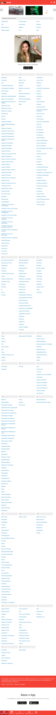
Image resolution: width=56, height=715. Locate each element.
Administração (4, 91)
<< (1, 10)
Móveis (3, 491)
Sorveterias (4, 638)
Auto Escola (4, 248)
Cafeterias (38, 82)
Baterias (21, 85)
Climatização (39, 135)
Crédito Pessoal (40, 193)
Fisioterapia (39, 276)
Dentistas (3, 268)
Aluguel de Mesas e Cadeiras (8, 159)
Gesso (3, 352)
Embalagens (22, 276)
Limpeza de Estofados (41, 382)
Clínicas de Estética (41, 145)
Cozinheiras (39, 191)
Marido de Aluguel (5, 446)
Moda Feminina (5, 27)
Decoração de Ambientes (7, 260)
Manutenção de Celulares (7, 410)
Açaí (2, 82)
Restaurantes (39, 530)
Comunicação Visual (41, 153)
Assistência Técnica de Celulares (9, 208)
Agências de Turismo (6, 108)
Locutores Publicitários (41, 387)
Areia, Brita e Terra (5, 193)
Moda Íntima (4, 475)
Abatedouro (4, 77)
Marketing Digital (5, 449)
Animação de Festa (6, 185)
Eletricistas (21, 265)
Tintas (20, 624)
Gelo (2, 349)
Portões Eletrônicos (6, 581)
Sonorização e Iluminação (7, 635)
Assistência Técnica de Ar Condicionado (7, 205)
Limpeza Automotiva (41, 379)
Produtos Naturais (5, 586)
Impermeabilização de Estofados (44, 344)
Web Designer (22, 650)
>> (54, 10)
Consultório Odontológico (42, 175)
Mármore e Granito (5, 457)
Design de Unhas (5, 281)
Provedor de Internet (6, 594)
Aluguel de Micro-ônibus (7, 161)
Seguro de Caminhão (6, 622)
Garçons (3, 341)
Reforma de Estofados (41, 522)
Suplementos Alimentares (7, 643)
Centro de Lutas (40, 113)
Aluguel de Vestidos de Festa (8, 183)
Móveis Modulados (6, 494)
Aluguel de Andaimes (6, 121)
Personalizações (5, 535)
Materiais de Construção (7, 465)
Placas (3, 559)
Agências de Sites (5, 105)
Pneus (3, 570)
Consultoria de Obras (41, 169)
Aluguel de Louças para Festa (8, 153)
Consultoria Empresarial (42, 167)
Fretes (37, 21)
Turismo (21, 643)
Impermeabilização (41, 341)
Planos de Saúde (5, 567)
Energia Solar (22, 289)
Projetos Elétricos (5, 591)
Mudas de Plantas (5, 507)
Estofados (21, 324)
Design (3, 276)
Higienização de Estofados (25, 336)
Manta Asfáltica (5, 402)
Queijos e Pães (22, 516)
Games (3, 338)
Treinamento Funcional (24, 640)
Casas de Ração (40, 101)
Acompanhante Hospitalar (7, 88)
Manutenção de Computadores (8, 413)
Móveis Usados (5, 499)
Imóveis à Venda (40, 338)
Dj (1, 289)
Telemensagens (23, 616)
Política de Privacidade (20, 684)
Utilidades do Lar (40, 616)
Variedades (4, 650)
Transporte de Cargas (24, 638)
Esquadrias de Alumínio (24, 313)
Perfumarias (4, 533)
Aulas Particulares (5, 240)
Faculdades (39, 260)
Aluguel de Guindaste (6, 145)
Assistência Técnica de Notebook (9, 237)
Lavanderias (39, 377)
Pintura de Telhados (6, 549)
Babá (20, 77)
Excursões (21, 329)
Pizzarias (38, 27)
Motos (2, 489)
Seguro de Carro (5, 624)
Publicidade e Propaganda (7, 602)
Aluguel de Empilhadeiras (7, 133)
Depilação (3, 270)
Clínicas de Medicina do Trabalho (44, 148)
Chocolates (39, 127)
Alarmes (3, 116)
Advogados (4, 93)
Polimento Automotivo (6, 575)
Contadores (39, 177)
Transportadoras (23, 630)
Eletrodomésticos (23, 268)
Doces (3, 292)
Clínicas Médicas (40, 137)
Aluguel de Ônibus (5, 167)
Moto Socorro (4, 483)
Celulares (38, 104)
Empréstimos (22, 284)
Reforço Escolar (40, 519)
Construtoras (39, 164)
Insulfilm (38, 357)
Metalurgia (3, 467)
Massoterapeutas (5, 459)
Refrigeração (39, 524)
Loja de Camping (40, 390)
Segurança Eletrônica (6, 619)
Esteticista (21, 319)
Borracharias (22, 96)
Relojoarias (39, 527)
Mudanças (3, 505)
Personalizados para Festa (7, 538)
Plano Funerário (5, 562)
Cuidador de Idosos (41, 196)
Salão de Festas (5, 611)
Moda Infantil (4, 473)
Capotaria (38, 91)
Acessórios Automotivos (7, 85)
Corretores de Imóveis (41, 183)
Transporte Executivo (24, 635)
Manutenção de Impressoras (8, 421)
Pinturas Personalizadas (7, 551)
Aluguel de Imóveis (6, 151)
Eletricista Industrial (23, 260)
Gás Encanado (5, 346)
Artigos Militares (5, 201)
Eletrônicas (21, 270)
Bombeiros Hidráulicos (24, 93)
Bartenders (21, 82)
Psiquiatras (4, 599)
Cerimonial (39, 116)
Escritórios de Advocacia (25, 305)
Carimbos (38, 93)
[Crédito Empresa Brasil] (18, 16)
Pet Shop (3, 541)
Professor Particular (6, 589)
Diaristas (3, 284)
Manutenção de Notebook (7, 438)
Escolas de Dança (23, 300)
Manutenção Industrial (6, 405)
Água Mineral (4, 21)
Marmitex (38, 24)
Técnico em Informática (24, 614)
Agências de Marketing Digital (8, 96)
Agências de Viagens (6, 111)
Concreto (38, 156)
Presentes (3, 583)
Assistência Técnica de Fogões (9, 215)
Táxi (20, 30)
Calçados (38, 85)
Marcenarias (4, 443)
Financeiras (39, 273)
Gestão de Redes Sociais (7, 354)
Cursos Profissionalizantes (42, 199)
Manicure (3, 399)
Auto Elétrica (4, 245)
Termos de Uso (9, 684)
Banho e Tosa (22, 80)
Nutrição (21, 402)
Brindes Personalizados (24, 99)
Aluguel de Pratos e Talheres (8, 169)
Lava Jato (38, 371)
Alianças (3, 119)
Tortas (20, 627)
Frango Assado (22, 21)
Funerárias (39, 292)
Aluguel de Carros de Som (7, 131)
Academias (4, 80)
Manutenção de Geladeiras (7, 418)
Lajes (37, 366)
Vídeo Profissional (5, 658)
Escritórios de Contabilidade (26, 308)
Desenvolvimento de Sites (7, 273)
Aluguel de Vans (5, 180)
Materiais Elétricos (5, 462)
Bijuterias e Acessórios (24, 88)
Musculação (4, 510)
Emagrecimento (22, 273)
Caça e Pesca (39, 80)
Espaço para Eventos (24, 311)
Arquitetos (3, 196)
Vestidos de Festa (5, 652)
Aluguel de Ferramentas (7, 143)
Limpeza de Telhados (41, 385)
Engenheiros (22, 292)
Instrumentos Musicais (41, 354)
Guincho (3, 360)
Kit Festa (21, 366)
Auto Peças (4, 251)
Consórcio (38, 161)
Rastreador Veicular (41, 516)
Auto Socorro (4, 253)
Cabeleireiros (39, 77)
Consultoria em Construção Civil (44, 172)
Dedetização (4, 265)
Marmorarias (4, 454)
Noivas (20, 399)
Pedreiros (3, 527)
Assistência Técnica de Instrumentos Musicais (7, 226)
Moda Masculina (5, 478)
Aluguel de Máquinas (6, 156)
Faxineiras (39, 262)
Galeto (3, 336)
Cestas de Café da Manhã (42, 121)
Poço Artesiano (5, 573)
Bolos (20, 91)
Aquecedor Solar (5, 191)
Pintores (3, 546)
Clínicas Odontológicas (42, 140)
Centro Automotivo (40, 107)
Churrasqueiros (40, 132)
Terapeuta (21, 619)
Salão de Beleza (5, 30)
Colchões (38, 151)
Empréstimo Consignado (25, 278)
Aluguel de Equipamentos (7, 136)
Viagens (3, 655)
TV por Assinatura (23, 608)
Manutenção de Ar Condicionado (9, 407)
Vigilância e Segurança (7, 663)
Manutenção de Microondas (8, 435)
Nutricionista (22, 405)
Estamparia (21, 316)
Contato (3, 684)
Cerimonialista (39, 119)
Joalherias (3, 369)
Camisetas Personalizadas (42, 88)
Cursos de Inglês (40, 204)
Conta (36, 713)
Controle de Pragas (41, 180)
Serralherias (4, 633)
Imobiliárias (39, 336)
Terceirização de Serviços (25, 622)
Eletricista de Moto (23, 262)
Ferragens (38, 265)
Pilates (3, 543)
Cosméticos (39, 188)
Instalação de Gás (40, 349)
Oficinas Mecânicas (41, 399)
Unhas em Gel (39, 611)
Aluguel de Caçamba (6, 128)
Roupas (38, 533)
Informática (39, 346)
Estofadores (22, 321)
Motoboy (21, 27)
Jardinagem (4, 366)
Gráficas (3, 357)
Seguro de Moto (5, 627)
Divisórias (3, 286)
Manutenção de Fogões (7, 415)
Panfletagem (4, 522)
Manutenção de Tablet (6, 441)
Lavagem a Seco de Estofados (43, 374)
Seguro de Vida (5, 630)
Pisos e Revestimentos (6, 554)
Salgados (3, 614)
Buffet (20, 104)
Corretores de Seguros (41, 185)
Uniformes (38, 614)
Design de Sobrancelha (7, 278)
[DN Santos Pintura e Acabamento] (37, 16)
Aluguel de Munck (5, 164)
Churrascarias (39, 129)
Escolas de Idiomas (23, 303)
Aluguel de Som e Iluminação (8, 177)
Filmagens (39, 270)
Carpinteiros (39, 96)
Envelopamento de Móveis (25, 295)
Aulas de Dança (5, 243)
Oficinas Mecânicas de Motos (43, 402)
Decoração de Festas (6, 262)
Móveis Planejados (6, 497)
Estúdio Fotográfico (23, 327)
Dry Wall (3, 295)
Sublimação (4, 640)
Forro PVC (39, 281)
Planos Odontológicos (6, 565)
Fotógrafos (39, 284)
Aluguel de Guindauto (6, 148)
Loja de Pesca (39, 393)
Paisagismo (4, 519)
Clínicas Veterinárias (41, 143)
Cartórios (38, 99)
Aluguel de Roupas (6, 175)
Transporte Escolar (23, 633)
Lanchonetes (22, 24)
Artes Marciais (4, 199)
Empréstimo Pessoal (24, 281)
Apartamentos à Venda (6, 188)
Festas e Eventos (40, 268)
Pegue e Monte (5, 530)
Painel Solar (4, 516)
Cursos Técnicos (40, 202)
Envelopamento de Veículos (25, 297)
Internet (38, 360)
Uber (37, 30)
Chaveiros (38, 124)
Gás (2, 24)
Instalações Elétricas (41, 352)
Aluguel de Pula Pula (6, 172)
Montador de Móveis (6, 481)
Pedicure (3, 524)
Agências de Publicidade (7, 99)
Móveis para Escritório (6, 502)
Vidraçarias (4, 660)
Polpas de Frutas (5, 578)
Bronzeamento (22, 101)
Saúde (3, 616)
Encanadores (22, 286)
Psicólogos (4, 597)
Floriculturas (39, 278)
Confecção (39, 159)
